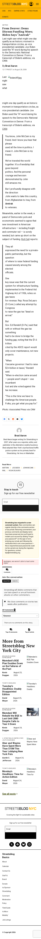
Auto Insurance (9, 740)
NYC (9, 11)
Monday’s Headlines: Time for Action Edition (12, 774)
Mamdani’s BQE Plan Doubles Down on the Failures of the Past (12, 664)
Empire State (19, 11)
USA (3, 11)
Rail (4, 470)
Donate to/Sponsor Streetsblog (6, 887)
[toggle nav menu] (37, 4)
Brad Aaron (11, 65)
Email (6, 502)
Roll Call (25, 239)
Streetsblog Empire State (13, 738)
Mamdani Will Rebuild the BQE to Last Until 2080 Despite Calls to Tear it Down (12, 718)
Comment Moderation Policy (6, 899)
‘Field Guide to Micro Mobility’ (6, 911)
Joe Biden (16, 468)
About (4, 862)
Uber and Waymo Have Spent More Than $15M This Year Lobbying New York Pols (12, 749)
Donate (5, 17)
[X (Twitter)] (11, 844)
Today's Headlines (9, 683)
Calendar (5, 866)
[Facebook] (17, 844)
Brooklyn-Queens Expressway (8, 657)
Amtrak (5, 25)
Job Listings (6, 920)
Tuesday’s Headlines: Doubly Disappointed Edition (11, 690)
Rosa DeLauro (14, 470)
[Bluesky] (23, 844)
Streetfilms (33, 11)
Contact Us (6, 871)
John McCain (28, 468)
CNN (4, 129)
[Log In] (31, 4)
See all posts (9, 793)
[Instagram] (29, 844)
